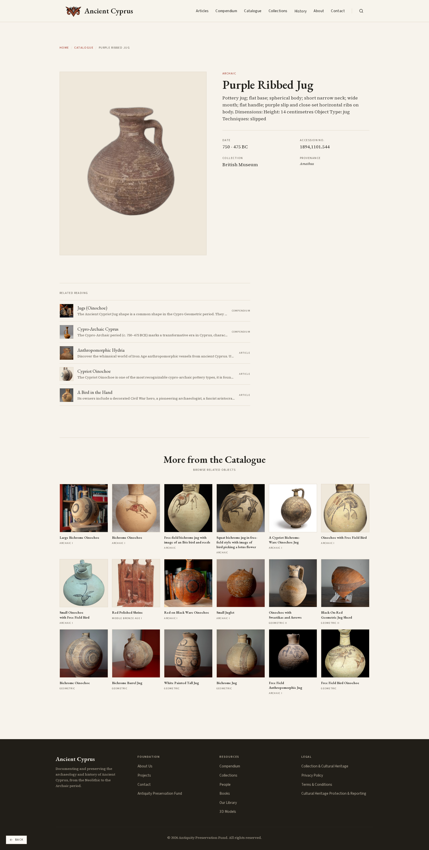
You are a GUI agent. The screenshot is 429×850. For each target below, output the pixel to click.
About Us (145, 766)
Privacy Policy (312, 775)
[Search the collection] (361, 11)
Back (19, 840)
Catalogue (252, 11)
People (225, 784)
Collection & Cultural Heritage (324, 766)
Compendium (226, 11)
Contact (338, 11)
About (319, 11)
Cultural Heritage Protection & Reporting (333, 793)
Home (64, 48)
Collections (278, 11)
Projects (144, 775)
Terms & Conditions (316, 784)
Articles (202, 11)
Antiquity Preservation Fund (160, 793)
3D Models (227, 811)
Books (224, 793)
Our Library (228, 802)
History (300, 11)
